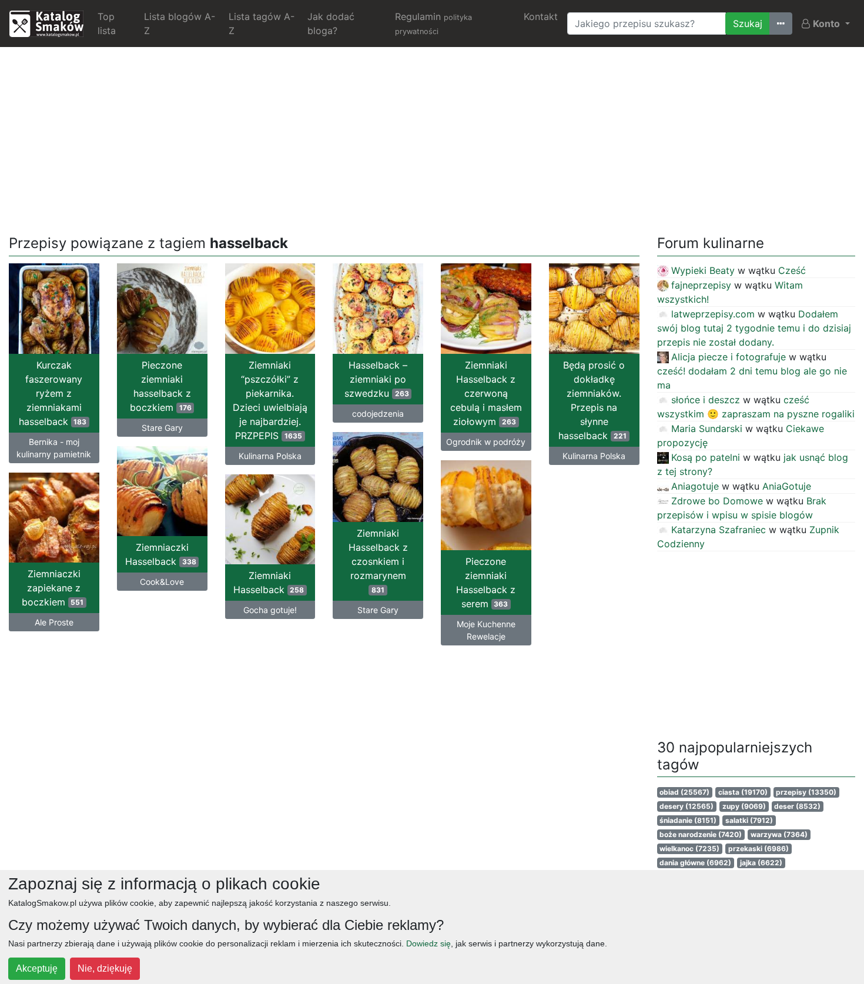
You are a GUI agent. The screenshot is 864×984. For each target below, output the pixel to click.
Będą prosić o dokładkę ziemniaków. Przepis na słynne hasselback (592, 400)
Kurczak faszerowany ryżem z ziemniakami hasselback (53, 393)
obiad (684, 792)
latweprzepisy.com (713, 314)
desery (686, 806)
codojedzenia (378, 414)
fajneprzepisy (701, 285)
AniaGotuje (786, 486)
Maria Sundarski (706, 428)
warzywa (779, 834)
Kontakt (541, 16)
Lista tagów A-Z (261, 23)
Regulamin (433, 23)
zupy (744, 806)
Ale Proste (54, 622)
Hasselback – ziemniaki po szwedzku (376, 379)
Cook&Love (162, 582)
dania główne (695, 862)
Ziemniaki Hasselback (268, 582)
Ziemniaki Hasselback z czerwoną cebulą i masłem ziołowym (486, 393)
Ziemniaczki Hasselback (160, 554)
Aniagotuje (695, 486)
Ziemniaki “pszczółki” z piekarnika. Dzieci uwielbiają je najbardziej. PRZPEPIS (270, 400)
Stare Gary (162, 428)
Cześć (792, 270)
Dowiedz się (428, 943)
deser (797, 806)
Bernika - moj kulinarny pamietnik (53, 448)
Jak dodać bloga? (330, 23)
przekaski (758, 848)
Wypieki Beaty (703, 270)
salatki (749, 820)
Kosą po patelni (705, 457)
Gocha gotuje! (270, 610)
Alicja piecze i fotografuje (728, 357)
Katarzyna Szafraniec (718, 529)
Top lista (107, 23)
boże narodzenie (700, 834)
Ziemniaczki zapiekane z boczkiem (53, 588)
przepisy (806, 792)
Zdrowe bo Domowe (717, 501)
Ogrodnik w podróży (485, 442)
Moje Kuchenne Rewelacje (486, 630)
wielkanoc (689, 848)
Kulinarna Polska (270, 456)
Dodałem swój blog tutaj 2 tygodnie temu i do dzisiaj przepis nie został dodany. (754, 328)
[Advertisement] (432, 138)
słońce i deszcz (705, 400)
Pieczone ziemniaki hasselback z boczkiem (161, 386)
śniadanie (687, 820)
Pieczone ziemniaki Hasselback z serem (485, 582)
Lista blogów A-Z (179, 23)
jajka (761, 862)
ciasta (743, 792)
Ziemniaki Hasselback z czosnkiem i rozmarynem (378, 560)
